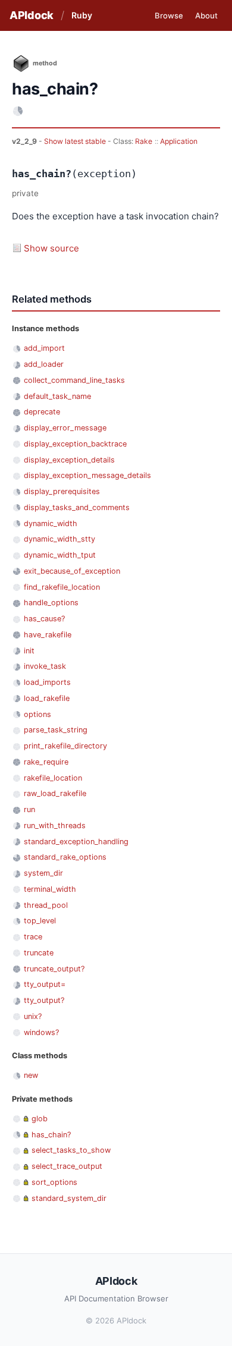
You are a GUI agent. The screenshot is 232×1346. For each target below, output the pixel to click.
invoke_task (45, 666)
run (29, 809)
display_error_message (65, 427)
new (31, 1075)
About (206, 15)
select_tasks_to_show (71, 1150)
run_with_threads (55, 825)
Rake (143, 141)
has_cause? (44, 618)
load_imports (47, 682)
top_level (40, 920)
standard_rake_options (65, 857)
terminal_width (50, 889)
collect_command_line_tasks (74, 380)
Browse (169, 15)
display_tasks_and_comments (77, 507)
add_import (44, 348)
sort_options (54, 1182)
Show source (51, 248)
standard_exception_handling (76, 841)
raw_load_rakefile (55, 793)
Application (178, 141)
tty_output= (44, 984)
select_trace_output (67, 1166)
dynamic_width (50, 523)
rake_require (46, 761)
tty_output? (44, 1000)
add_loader (44, 364)
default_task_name (57, 396)
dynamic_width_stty (59, 538)
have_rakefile (47, 634)
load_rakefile (47, 698)
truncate (39, 952)
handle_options (51, 602)
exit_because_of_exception (72, 571)
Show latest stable (76, 141)
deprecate (42, 411)
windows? (41, 1032)
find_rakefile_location (62, 587)
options (37, 714)
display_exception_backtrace (75, 443)
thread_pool (46, 905)
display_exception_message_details (87, 475)
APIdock (32, 15)
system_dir (43, 873)
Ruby (81, 15)
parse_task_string (55, 729)
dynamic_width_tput (60, 555)
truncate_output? (54, 968)
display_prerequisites (62, 491)
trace (33, 936)
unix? (33, 1016)
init (29, 650)
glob (40, 1118)
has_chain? (51, 1134)
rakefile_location (53, 777)
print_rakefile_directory (65, 745)
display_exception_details (69, 459)
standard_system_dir (69, 1198)
